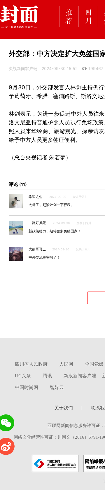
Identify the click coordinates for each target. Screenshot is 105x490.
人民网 (66, 364)
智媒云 (57, 387)
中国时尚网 (26, 387)
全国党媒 (94, 364)
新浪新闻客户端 (80, 375)
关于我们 (63, 407)
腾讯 (47, 375)
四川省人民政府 (31, 364)
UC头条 (23, 375)
